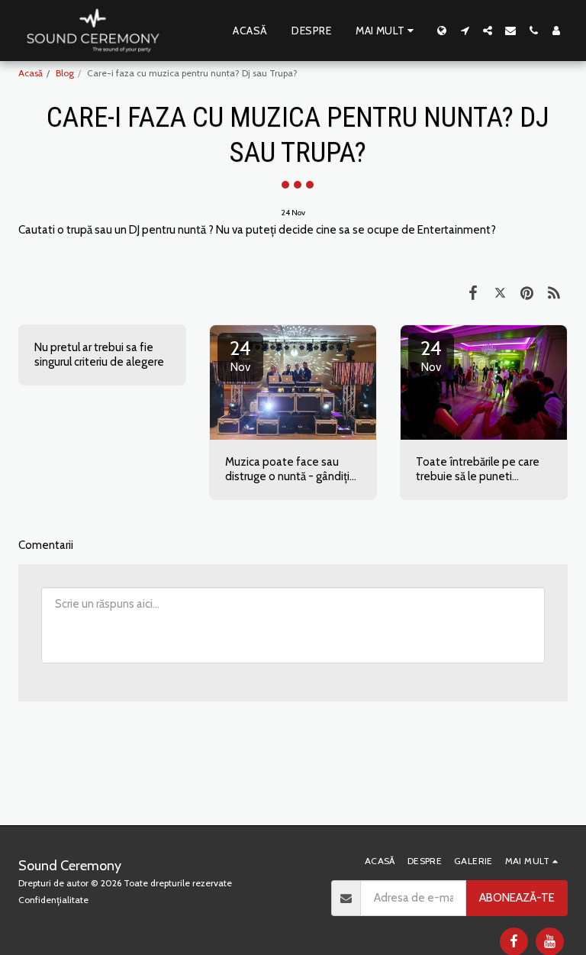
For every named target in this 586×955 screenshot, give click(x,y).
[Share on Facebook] (473, 292)
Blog (65, 73)
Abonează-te (517, 898)
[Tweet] (500, 292)
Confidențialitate (53, 899)
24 (240, 355)
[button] (464, 30)
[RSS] (554, 292)
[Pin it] (527, 292)
